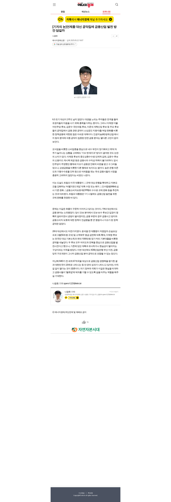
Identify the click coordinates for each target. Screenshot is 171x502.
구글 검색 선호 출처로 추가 (65, 44)
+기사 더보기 (113, 292)
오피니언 (106, 11)
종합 (63, 11)
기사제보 (81, 493)
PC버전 (90, 493)
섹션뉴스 (85, 11)
